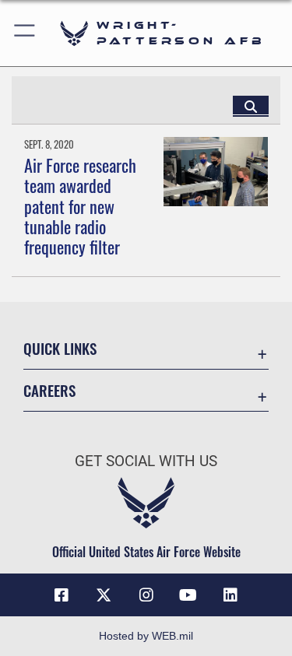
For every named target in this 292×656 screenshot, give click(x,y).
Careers (49, 390)
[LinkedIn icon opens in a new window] (230, 595)
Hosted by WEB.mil (146, 636)
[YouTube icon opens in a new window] (188, 595)
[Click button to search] (251, 106)
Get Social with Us (146, 461)
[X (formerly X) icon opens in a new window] (103, 595)
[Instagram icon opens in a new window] (146, 595)
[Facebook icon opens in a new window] (61, 595)
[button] (25, 33)
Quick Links (60, 348)
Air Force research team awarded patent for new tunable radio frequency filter (80, 206)
